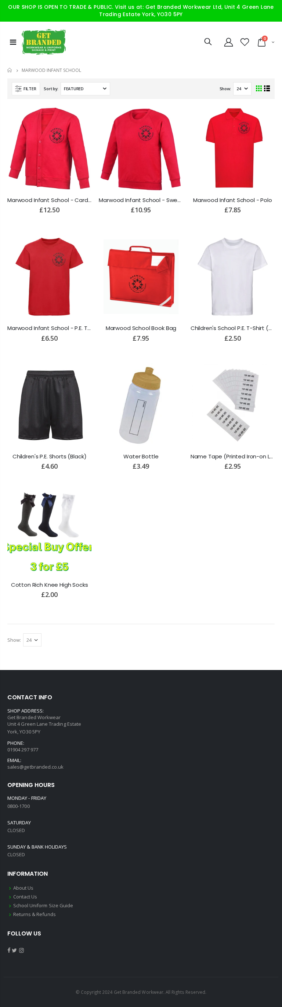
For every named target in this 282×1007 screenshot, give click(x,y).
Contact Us (25, 896)
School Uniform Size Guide (43, 905)
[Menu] (13, 42)
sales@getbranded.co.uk (35, 767)
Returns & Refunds (34, 914)
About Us (23, 888)
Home (10, 70)
